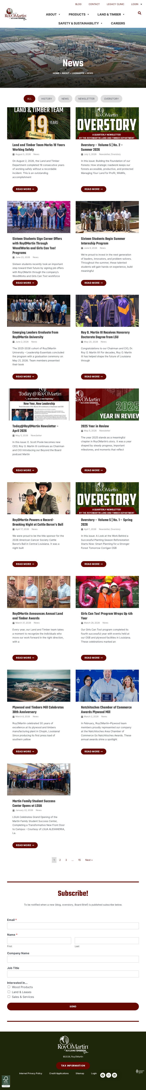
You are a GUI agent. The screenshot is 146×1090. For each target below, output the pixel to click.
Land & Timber (109, 14)
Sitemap (80, 1073)
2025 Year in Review (95, 426)
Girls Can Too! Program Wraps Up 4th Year (107, 616)
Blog (78, 4)
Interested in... (17, 983)
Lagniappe (78, 73)
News (36, 154)
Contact (94, 4)
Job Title (13, 968)
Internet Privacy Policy (30, 1073)
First (9, 946)
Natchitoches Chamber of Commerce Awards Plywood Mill (106, 710)
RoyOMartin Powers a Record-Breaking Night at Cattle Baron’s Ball (37, 522)
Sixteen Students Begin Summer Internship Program (103, 241)
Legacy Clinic (115, 4)
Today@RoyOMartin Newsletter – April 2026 (35, 429)
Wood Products (22, 987)
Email (12, 920)
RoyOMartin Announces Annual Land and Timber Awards (37, 616)
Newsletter (104, 154)
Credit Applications (59, 1073)
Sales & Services (23, 997)
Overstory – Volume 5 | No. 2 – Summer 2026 (102, 147)
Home (56, 73)
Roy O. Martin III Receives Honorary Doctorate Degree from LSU (105, 335)
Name (12, 934)
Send (73, 1006)
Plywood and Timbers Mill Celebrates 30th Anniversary (38, 710)
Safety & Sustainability (78, 23)
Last (77, 946)
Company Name (18, 953)
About (51, 14)
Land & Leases (21, 992)
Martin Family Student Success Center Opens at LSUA (33, 803)
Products (77, 14)
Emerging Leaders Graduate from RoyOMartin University (35, 335)
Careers (118, 23)
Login (134, 4)
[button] (139, 13)
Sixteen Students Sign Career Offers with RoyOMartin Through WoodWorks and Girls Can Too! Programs (37, 246)
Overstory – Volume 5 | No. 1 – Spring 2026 (106, 522)
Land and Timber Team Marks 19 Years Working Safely (38, 147)
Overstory (116, 154)
